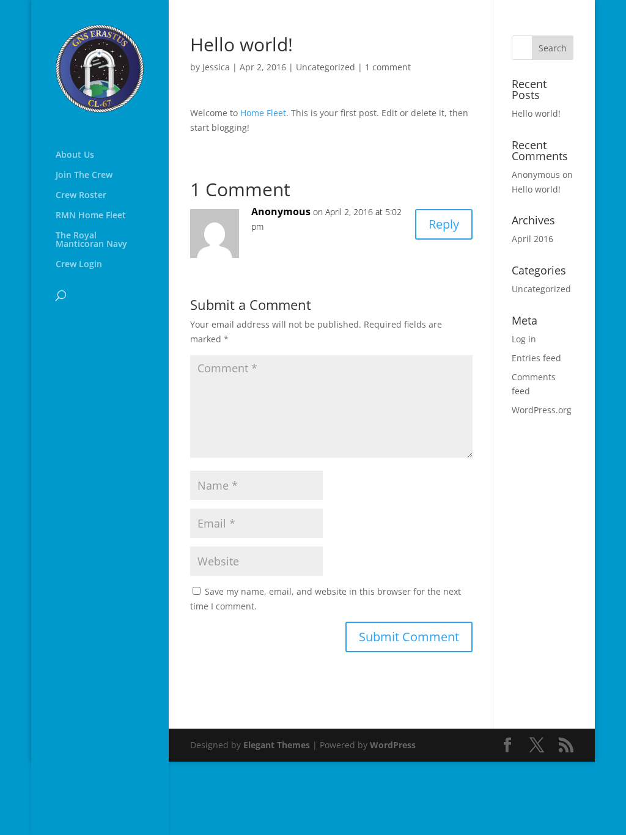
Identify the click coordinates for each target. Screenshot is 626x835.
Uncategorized (325, 67)
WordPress (393, 745)
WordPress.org (542, 410)
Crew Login (79, 265)
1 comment (388, 67)
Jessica (216, 67)
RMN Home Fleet (91, 216)
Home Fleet (263, 113)
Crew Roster (81, 195)
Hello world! (536, 113)
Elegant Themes (276, 745)
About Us (75, 155)
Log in (524, 339)
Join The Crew (84, 175)
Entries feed (536, 358)
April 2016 (532, 239)
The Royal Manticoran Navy (91, 240)
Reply (444, 224)
